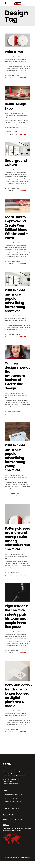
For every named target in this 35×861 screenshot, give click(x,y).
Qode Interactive (14, 857)
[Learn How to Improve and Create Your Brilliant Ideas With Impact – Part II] (17, 206)
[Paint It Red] (17, 40)
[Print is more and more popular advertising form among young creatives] (17, 431)
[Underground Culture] (17, 149)
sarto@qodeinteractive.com (10, 783)
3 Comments (10, 77)
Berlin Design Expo (15, 106)
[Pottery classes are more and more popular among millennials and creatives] (17, 514)
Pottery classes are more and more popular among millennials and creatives (17, 539)
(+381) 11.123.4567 (7, 782)
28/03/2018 (8, 261)
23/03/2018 (8, 493)
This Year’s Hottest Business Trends (14, 794)
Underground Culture (16, 162)
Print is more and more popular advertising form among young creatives (15, 458)
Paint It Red (14, 52)
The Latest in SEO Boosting (12, 808)
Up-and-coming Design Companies (15, 798)
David (13, 75)
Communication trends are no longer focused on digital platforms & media (18, 695)
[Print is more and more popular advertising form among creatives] (17, 279)
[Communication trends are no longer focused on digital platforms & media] (17, 671)
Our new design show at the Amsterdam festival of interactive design (17, 376)
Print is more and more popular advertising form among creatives (15, 300)
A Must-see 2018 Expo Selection (13, 805)
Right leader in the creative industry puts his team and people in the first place (16, 616)
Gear (17, 493)
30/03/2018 (8, 75)
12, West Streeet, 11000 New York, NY (12, 780)
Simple (18, 261)
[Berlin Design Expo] (17, 93)
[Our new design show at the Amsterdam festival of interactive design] (17, 352)
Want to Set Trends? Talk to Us (13, 801)
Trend (17, 75)
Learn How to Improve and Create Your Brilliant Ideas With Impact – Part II (16, 227)
